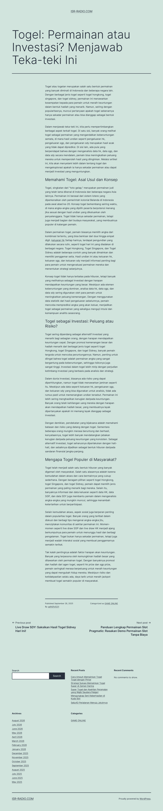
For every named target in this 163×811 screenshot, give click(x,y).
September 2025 (20, 765)
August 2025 (18, 769)
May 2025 (17, 782)
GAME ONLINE (111, 603)
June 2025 (17, 778)
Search (15, 670)
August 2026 (18, 720)
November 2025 (20, 757)
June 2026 (17, 729)
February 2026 (19, 745)
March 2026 (18, 741)
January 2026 (19, 749)
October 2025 (19, 761)
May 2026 (17, 733)
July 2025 (17, 774)
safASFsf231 (53, 606)
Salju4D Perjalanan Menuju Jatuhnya (89, 702)
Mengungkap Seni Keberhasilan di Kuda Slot (88, 697)
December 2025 (20, 753)
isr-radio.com (81, 11)
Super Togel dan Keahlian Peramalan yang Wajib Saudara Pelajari (89, 691)
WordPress (145, 798)
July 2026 (17, 724)
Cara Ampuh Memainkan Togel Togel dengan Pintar (86, 678)
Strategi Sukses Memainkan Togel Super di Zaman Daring (88, 684)
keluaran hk (58, 240)
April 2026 (17, 737)
